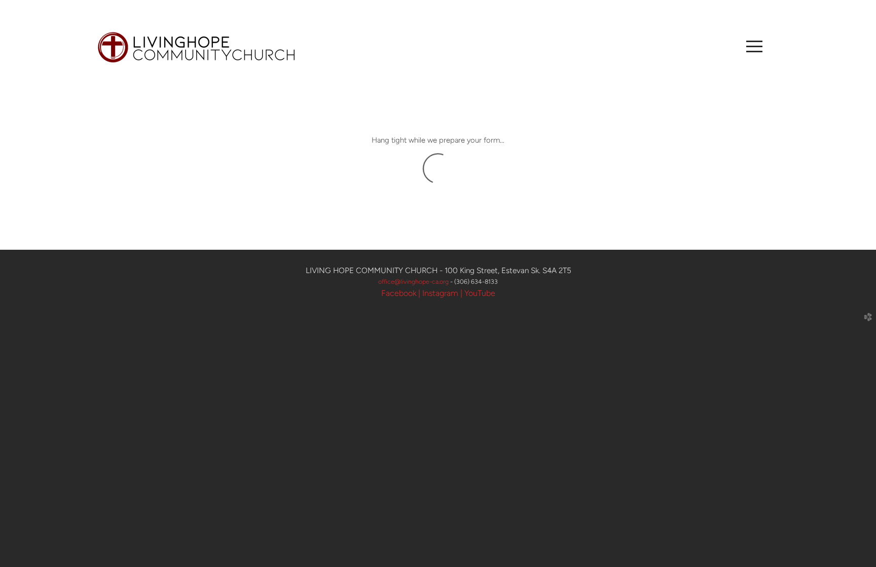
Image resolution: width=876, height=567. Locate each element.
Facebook (398, 293)
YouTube (479, 293)
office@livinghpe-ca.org (414, 281)
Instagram (440, 293)
